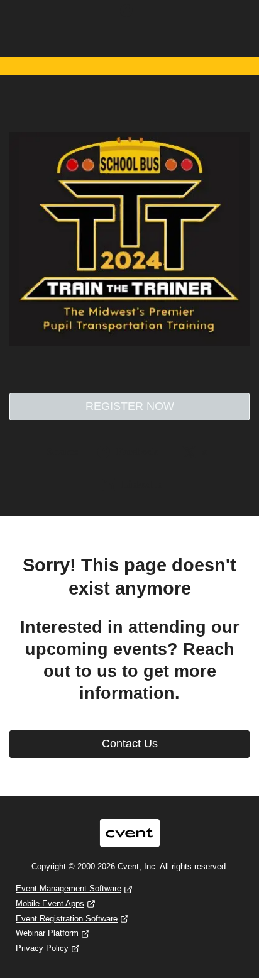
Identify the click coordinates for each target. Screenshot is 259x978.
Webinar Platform (47, 933)
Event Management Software (68, 888)
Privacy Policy (42, 948)
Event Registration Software (67, 918)
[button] (129, 14)
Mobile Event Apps (50, 903)
